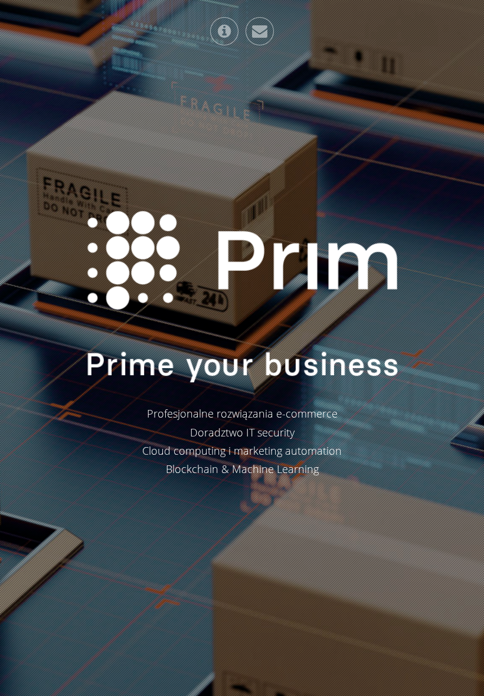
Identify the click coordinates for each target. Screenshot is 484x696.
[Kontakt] (259, 31)
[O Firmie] (224, 31)
